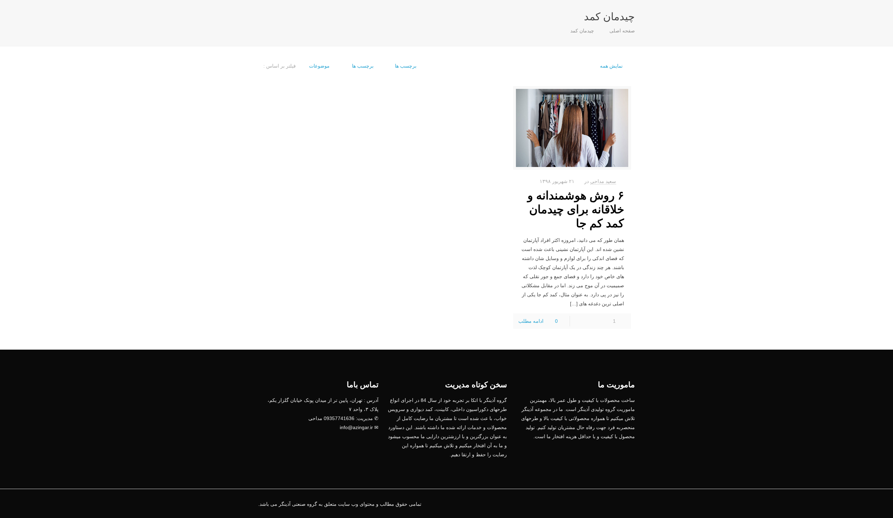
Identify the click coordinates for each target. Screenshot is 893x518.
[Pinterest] (590, 504)
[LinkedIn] (600, 504)
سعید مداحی (603, 181)
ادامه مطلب (530, 321)
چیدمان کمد (582, 30)
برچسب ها (362, 66)
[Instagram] (581, 504)
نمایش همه (611, 66)
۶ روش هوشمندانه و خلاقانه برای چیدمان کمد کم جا (575, 209)
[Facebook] (609, 504)
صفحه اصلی (622, 30)
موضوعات (319, 66)
